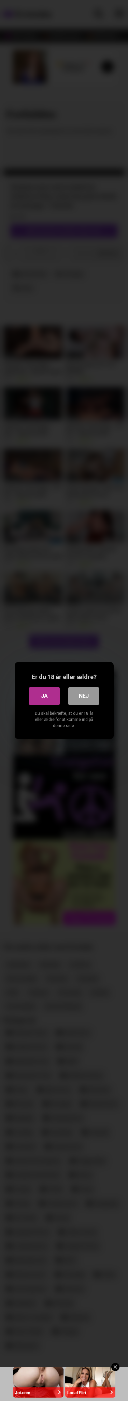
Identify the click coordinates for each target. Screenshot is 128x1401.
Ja (44, 696)
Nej (84, 696)
